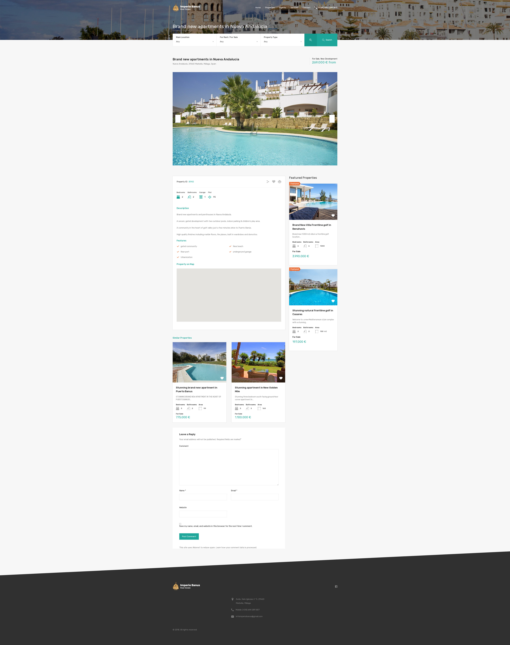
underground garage (242, 252)
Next (332, 119)
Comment (183, 446)
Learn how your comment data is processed (236, 547)
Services (294, 7)
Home (258, 7)
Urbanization (186, 257)
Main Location (182, 37)
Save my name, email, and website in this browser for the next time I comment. (215, 526)
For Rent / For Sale (229, 37)
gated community (189, 246)
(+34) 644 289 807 (327, 7)
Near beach (238, 246)
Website (183, 507)
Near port (185, 252)
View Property (199, 374)
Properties (270, 7)
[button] (231, 295)
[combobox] (194, 41)
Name (182, 490)
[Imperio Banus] (186, 10)
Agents (282, 7)
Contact (306, 7)
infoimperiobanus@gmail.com (249, 616)
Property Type (270, 37)
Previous (178, 119)
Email (234, 490)
